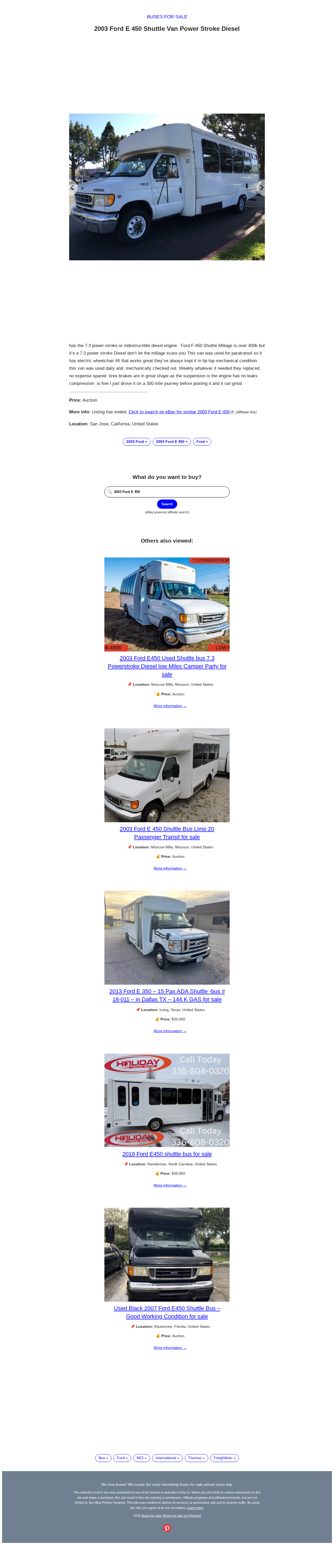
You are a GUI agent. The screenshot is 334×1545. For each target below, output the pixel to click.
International (166, 1458)
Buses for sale (167, 16)
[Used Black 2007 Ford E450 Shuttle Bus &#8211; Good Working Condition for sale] (167, 1300)
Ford (200, 441)
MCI (140, 1458)
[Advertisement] (167, 73)
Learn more (195, 1507)
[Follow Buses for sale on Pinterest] (167, 1531)
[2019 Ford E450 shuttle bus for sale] (167, 1146)
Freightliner (223, 1458)
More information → (170, 706)
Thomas (195, 1458)
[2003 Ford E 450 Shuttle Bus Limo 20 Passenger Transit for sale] (167, 821)
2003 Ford (135, 441)
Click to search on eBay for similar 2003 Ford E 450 (179, 411)
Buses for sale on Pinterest (182, 1515)
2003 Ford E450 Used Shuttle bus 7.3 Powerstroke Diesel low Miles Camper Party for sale (167, 666)
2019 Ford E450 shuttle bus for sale (167, 1154)
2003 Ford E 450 (170, 441)
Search (167, 504)
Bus (102, 1458)
